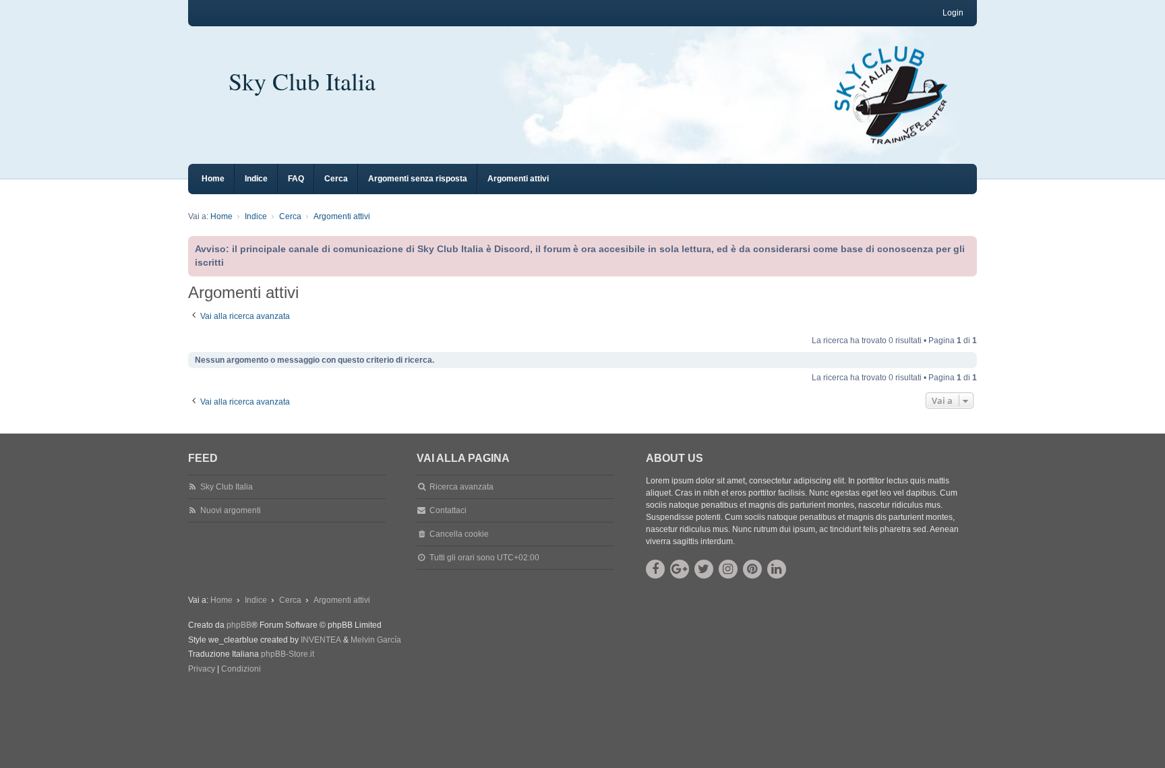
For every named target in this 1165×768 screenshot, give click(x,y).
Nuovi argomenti (230, 510)
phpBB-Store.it (287, 654)
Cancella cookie (459, 534)
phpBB (239, 625)
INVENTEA (321, 640)
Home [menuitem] (213, 178)
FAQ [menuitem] (296, 178)
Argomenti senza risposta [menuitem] (417, 178)
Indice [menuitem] (256, 178)
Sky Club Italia (302, 81)
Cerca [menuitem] (336, 178)
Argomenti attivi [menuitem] (518, 178)
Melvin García (376, 640)
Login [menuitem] (953, 13)
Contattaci (448, 510)
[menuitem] (201, 669)
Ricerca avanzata (461, 487)
